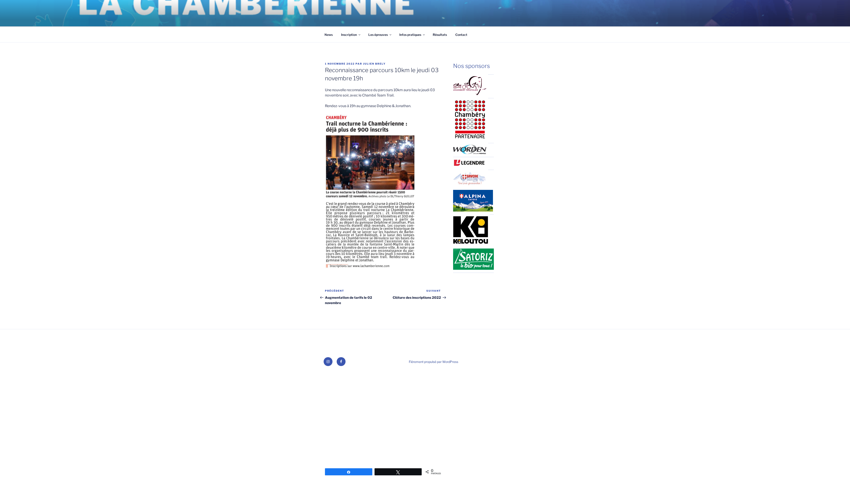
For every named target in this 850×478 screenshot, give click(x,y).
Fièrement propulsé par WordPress (433, 362)
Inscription (349, 35)
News (329, 35)
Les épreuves (378, 35)
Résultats (440, 35)
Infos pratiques (410, 35)
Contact (461, 35)
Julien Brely (374, 63)
